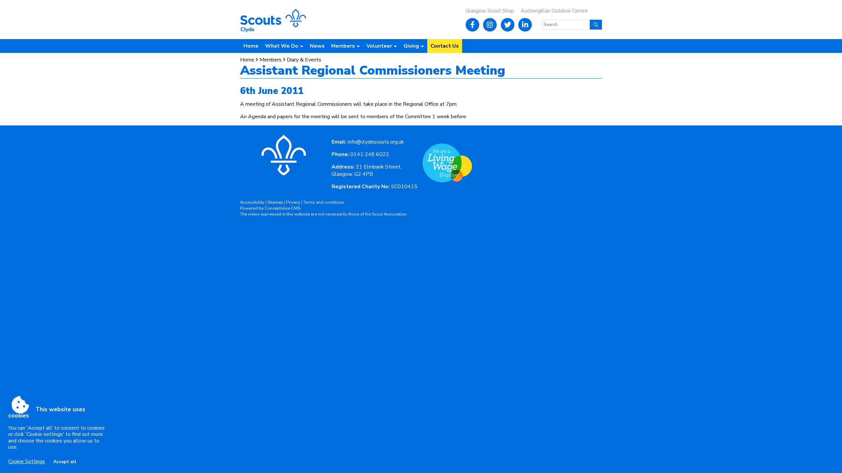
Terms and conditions (323, 202)
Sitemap (275, 202)
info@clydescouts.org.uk (376, 142)
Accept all (64, 462)
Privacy (293, 202)
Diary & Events (304, 59)
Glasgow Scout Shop (489, 10)
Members (271, 59)
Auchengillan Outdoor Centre (554, 10)
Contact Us (445, 46)
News (317, 46)
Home (251, 46)
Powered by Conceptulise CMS (270, 208)
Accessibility (252, 202)
